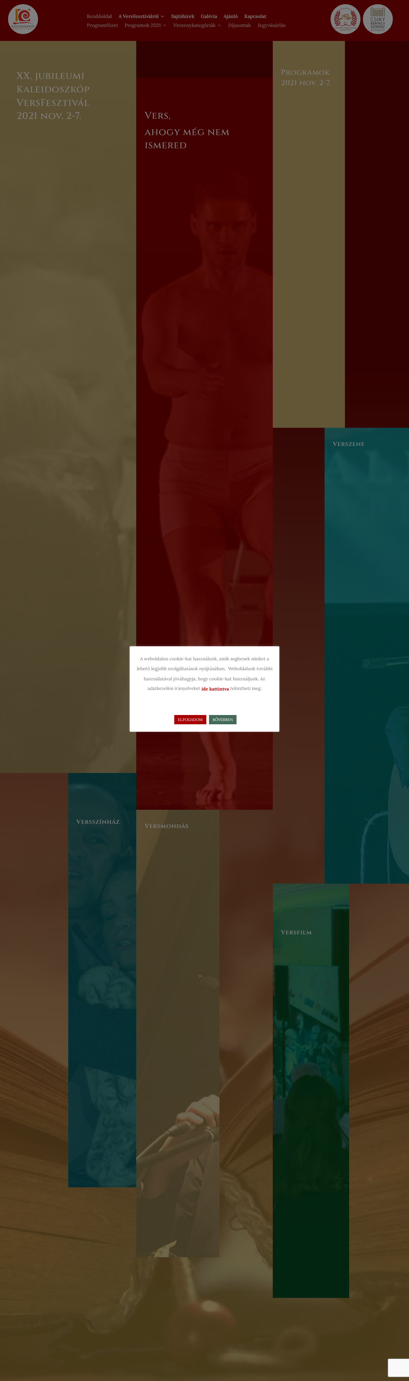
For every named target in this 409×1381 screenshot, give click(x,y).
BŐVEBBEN (223, 719)
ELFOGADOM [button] (190, 719)
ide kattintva (215, 689)
